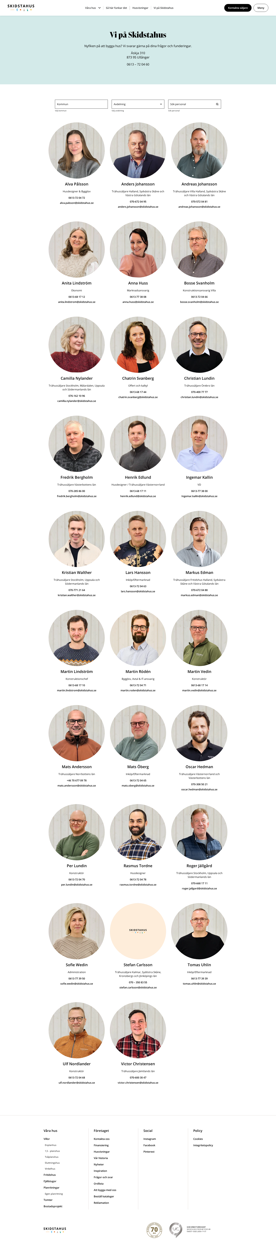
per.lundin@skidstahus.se (76, 884)
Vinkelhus (50, 1168)
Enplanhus (50, 1145)
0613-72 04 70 (77, 879)
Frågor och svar (103, 1177)
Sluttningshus (52, 1162)
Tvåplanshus (51, 1156)
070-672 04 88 (199, 590)
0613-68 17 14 (199, 685)
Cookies (198, 1139)
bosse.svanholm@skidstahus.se (199, 302)
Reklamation (101, 1203)
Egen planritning (54, 1193)
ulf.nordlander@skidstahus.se (77, 1082)
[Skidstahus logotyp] (21, 8)
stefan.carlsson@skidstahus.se (138, 987)
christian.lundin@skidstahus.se (199, 397)
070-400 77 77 (199, 392)
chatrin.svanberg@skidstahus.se (138, 397)
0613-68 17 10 (77, 685)
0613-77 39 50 (77, 978)
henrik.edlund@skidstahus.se (138, 496)
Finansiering (101, 1145)
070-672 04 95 (138, 201)
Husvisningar (140, 8)
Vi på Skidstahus (163, 8)
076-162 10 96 (77, 396)
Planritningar (51, 1187)
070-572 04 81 (199, 201)
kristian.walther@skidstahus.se (77, 595)
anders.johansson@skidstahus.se (138, 206)
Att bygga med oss (105, 1190)
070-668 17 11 (199, 883)
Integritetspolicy (203, 1145)
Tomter (48, 1200)
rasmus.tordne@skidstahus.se (138, 884)
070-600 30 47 (138, 1077)
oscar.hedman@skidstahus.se (199, 789)
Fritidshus (50, 1175)
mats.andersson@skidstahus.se (76, 785)
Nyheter (99, 1164)
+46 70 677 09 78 (77, 780)
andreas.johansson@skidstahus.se (199, 206)
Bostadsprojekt (53, 1206)
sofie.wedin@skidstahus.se (76, 983)
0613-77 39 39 (199, 978)
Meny (260, 8)
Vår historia (101, 1158)
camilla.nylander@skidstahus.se (76, 401)
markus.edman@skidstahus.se (199, 595)
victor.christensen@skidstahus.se (138, 1082)
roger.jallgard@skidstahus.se (199, 888)
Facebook (149, 1145)
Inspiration (100, 1171)
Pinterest (148, 1151)
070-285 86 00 (77, 491)
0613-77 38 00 (199, 491)
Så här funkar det (116, 8)
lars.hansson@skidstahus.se (138, 591)
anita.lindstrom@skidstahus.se (76, 302)
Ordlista (98, 1183)
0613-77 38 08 (138, 297)
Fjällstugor (50, 1181)
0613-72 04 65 (138, 780)
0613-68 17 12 (77, 297)
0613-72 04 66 (199, 297)
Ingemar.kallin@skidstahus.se (199, 496)
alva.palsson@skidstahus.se (77, 203)
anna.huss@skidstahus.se (138, 302)
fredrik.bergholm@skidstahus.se (76, 496)
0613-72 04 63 (138, 586)
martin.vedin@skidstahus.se (199, 690)
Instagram (149, 1139)
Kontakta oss (102, 1139)
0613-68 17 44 (138, 392)
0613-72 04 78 (138, 879)
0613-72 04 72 (77, 198)
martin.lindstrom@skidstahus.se (76, 690)
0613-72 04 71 (138, 685)
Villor (47, 1139)
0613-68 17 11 (138, 491)
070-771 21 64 (77, 590)
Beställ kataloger (104, 1196)
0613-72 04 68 (77, 1077)
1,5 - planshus (52, 1150)
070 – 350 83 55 (138, 982)
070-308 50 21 (199, 784)
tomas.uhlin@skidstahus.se (199, 983)
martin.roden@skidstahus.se (138, 690)
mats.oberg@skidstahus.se (138, 785)
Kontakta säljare (238, 8)
